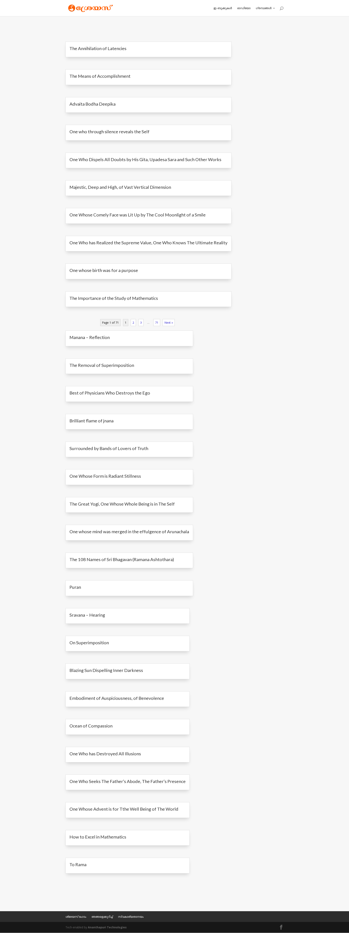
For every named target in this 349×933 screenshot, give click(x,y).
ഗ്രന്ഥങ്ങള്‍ (263, 8)
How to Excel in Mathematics (97, 837)
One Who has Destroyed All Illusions (105, 753)
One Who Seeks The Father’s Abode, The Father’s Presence (127, 781)
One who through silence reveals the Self (109, 131)
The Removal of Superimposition (101, 365)
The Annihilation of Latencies (97, 48)
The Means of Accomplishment (99, 76)
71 (156, 322)
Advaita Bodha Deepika (92, 104)
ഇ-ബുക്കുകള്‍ (222, 8)
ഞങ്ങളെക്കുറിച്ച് (102, 916)
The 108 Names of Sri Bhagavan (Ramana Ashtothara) (121, 559)
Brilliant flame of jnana (91, 420)
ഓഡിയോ (243, 8)
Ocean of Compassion (90, 725)
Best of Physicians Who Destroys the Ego (109, 393)
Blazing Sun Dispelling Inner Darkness (106, 670)
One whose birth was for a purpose (103, 270)
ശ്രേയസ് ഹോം (75, 916)
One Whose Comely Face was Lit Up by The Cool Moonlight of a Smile (137, 214)
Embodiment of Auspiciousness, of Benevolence (116, 698)
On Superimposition (89, 642)
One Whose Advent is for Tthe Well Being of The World (123, 809)
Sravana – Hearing (87, 615)
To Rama (77, 864)
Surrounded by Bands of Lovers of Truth (108, 448)
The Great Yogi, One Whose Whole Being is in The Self (122, 504)
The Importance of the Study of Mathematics (113, 298)
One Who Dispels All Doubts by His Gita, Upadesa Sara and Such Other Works (145, 159)
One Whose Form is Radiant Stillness (105, 476)
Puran (75, 587)
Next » (168, 322)
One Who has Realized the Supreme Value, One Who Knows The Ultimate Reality (148, 242)
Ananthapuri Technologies (107, 927)
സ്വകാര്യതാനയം (131, 916)
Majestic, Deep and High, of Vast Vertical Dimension (120, 187)
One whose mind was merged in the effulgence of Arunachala (129, 531)
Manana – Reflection (89, 337)
